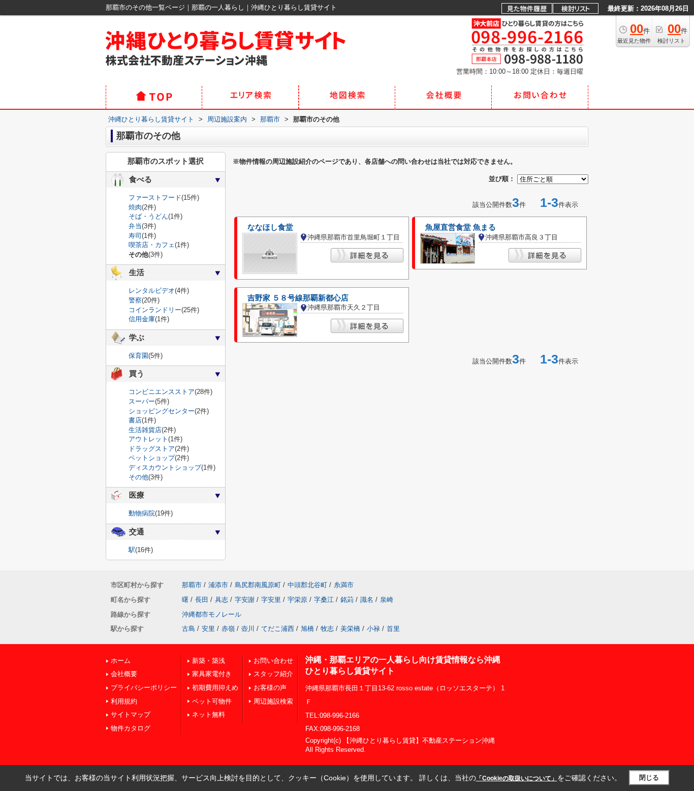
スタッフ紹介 (273, 674)
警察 (135, 300)
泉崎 (386, 599)
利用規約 (124, 701)
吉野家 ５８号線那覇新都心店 (298, 298)
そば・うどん (148, 216)
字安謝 (245, 599)
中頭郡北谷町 (307, 585)
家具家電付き (212, 674)
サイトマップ (130, 714)
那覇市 (192, 585)
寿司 (135, 235)
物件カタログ (130, 728)
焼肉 (135, 207)
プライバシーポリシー (144, 687)
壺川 (248, 628)
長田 (201, 599)
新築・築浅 (208, 660)
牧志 (327, 628)
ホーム (121, 660)
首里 (393, 628)
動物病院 (142, 513)
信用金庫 (142, 319)
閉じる (649, 777)
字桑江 (324, 599)
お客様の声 (270, 687)
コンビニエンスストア (162, 392)
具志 (221, 599)
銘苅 (347, 599)
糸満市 (344, 585)
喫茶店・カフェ (152, 245)
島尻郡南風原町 (258, 585)
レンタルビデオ (152, 290)
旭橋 (307, 628)
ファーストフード (155, 197)
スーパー (142, 401)
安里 (208, 628)
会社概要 (124, 674)
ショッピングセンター (162, 411)
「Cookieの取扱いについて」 (516, 778)
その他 (138, 477)
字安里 (271, 599)
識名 (366, 599)
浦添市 (218, 585)
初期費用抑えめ (215, 687)
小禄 (373, 628)
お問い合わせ (273, 660)
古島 (188, 628)
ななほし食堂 (270, 227)
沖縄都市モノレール (211, 614)
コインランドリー (155, 310)
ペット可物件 (212, 701)
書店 (135, 420)
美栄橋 (350, 628)
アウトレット (148, 439)
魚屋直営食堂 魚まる (460, 227)
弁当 (135, 226)
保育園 (138, 355)
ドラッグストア (152, 448)
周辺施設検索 (273, 701)
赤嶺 (228, 628)
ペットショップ (152, 458)
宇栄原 (297, 599)
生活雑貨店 (145, 430)
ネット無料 (208, 714)
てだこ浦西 (277, 628)
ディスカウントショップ (165, 467)
